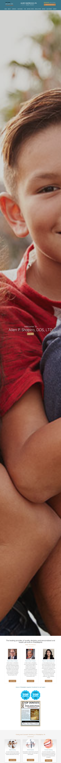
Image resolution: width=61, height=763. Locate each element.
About (9, 8)
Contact (54, 8)
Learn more (12, 681)
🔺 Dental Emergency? (9, 5)
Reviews (43, 8)
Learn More (30, 333)
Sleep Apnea (20, 8)
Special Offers (38, 8)
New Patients (49, 8)
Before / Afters (30, 8)
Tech (25, 8)
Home (6, 8)
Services (14, 8)
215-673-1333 (9, 4)
